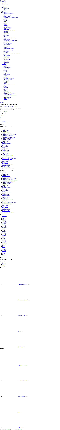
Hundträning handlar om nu (6, 151)
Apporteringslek (6, 82)
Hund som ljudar (6, 56)
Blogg (3, 11)
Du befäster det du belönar (5, 150)
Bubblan (5, 73)
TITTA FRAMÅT (6, 91)
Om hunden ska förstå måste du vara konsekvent (9, 158)
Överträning (5, 100)
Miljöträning (5, 70)
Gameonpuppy (16, 106)
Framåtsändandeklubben (5, 88)
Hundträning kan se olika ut (6, 165)
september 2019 (4, 227)
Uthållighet (5, 47)
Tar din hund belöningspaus (6, 153)
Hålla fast (5, 19)
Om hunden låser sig (5, 162)
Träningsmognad (6, 68)
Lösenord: (1, 109)
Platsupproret (4, 129)
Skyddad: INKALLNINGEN (6, 139)
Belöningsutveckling (5, 145)
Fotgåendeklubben (4, 37)
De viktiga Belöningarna (7, 67)
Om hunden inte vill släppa (7, 28)
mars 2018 (3, 238)
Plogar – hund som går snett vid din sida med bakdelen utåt (12, 53)
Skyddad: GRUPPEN (5, 184)
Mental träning (6, 34)
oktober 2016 (4, 250)
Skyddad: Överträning (5, 141)
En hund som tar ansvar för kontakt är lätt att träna (11, 17)
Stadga (5, 90)
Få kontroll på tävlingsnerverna (6, 157)
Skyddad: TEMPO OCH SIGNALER (7, 135)
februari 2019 (4, 231)
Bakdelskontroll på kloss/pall (8, 43)
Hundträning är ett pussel (5, 166)
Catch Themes (20, 429)
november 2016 (4, 249)
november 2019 (4, 225)
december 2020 (4, 221)
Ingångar (5, 21)
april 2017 (3, 246)
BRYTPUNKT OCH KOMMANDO (9, 96)
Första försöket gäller (5, 148)
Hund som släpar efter (7, 59)
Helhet (5, 60)
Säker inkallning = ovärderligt (8, 79)
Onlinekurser (4, 264)
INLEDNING (6, 89)
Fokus (5, 72)
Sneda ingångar (6, 31)
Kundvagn (5, 9)
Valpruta (5, 85)
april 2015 (3, 254)
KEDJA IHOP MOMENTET (8, 97)
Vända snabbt (6, 23)
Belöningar (5, 14)
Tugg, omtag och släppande (8, 27)
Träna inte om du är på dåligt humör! (7, 159)
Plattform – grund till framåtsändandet (9, 84)
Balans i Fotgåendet (6, 51)
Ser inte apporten (6, 29)
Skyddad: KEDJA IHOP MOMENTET (7, 138)
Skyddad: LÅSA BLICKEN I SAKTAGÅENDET (9, 134)
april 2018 (3, 237)
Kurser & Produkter (5, 7)
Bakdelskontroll (6, 75)
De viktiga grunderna (7, 16)
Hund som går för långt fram (8, 57)
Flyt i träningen (6, 52)
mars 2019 (3, 230)
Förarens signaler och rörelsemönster (9, 48)
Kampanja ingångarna (5, 163)
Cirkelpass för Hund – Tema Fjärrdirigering (8, 168)
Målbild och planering (7, 38)
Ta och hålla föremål (7, 18)
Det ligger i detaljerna (5, 146)
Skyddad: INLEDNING (5, 130)
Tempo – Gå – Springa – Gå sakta (8, 50)
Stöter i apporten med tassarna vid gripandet (10, 30)
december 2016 (4, 248)
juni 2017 (3, 244)
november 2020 (4, 222)
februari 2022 (4, 218)
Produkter (3, 265)
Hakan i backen (6, 87)
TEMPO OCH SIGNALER (8, 94)
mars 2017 (3, 247)
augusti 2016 (4, 251)
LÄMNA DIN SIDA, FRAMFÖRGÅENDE (10, 95)
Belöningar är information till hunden (7, 155)
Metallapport (5, 24)
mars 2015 (3, 255)
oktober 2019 (4, 226)
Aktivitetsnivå (6, 32)
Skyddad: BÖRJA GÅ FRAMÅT (7, 133)
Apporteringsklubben (5, 12)
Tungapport (5, 25)
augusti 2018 (4, 235)
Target (5, 83)
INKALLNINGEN (6, 98)
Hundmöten (3, 142)
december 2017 (4, 240)
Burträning (5, 86)
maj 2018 (3, 236)
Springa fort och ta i (6, 20)
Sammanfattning (6, 36)
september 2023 (4, 216)
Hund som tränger (6, 54)
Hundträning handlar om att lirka (6, 143)
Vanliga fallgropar (6, 35)
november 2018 (4, 233)
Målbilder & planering (7, 65)
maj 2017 (3, 245)
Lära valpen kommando (7, 69)
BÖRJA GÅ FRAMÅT (7, 92)
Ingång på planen (6, 77)
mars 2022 (3, 217)
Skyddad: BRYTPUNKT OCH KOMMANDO (9, 137)
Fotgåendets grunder (7, 39)
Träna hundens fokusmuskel (6, 167)
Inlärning (5, 66)
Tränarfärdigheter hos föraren (8, 15)
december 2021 (4, 220)
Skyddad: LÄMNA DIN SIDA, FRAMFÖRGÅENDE (10, 136)
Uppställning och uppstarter (8, 46)
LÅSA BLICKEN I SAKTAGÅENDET (9, 93)
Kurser (3, 262)
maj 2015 (3, 253)
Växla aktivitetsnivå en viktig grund (9, 78)
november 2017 (4, 241)
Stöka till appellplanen (5, 156)
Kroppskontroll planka (7, 44)
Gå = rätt (3, 149)
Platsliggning (4, 152)
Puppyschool (4, 64)
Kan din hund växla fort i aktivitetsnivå (7, 160)
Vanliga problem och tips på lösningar (9, 26)
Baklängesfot (6, 42)
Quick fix (3, 147)
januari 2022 (4, 219)
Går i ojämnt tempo (6, 58)
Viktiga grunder (6, 71)
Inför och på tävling (6, 33)
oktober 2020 (4, 223)
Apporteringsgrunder (7, 81)
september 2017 (4, 243)
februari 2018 (4, 239)
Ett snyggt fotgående (5, 154)
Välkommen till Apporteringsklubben (9, 13)
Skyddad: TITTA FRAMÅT (6, 132)
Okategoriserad (4, 263)
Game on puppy (8, 429)
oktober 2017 (4, 242)
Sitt (4, 49)
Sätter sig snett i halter (7, 55)
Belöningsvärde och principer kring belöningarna (10, 40)
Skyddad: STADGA (5, 131)
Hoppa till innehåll (2, 0)
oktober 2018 (4, 234)
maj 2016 (3, 252)
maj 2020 (3, 224)
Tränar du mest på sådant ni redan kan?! (7, 164)
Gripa (4, 22)
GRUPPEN (5, 99)
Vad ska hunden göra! (5, 161)
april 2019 (3, 229)
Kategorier (1, 126)
